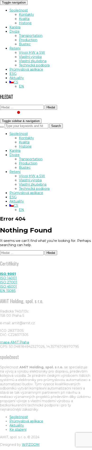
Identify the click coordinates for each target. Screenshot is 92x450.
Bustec (25, 44)
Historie (25, 23)
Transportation (30, 36)
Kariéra (15, 27)
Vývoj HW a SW (32, 52)
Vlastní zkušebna (32, 61)
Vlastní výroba (30, 57)
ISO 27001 (8, 282)
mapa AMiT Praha (14, 342)
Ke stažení (17, 429)
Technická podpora (34, 65)
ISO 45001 (8, 286)
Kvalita (24, 19)
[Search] (2, 127)
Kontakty (26, 14)
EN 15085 (8, 291)
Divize (14, 31)
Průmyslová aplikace (26, 69)
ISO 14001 (8, 278)
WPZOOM (31, 444)
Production (28, 40)
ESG (13, 74)
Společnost (18, 10)
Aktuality (16, 78)
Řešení (15, 48)
